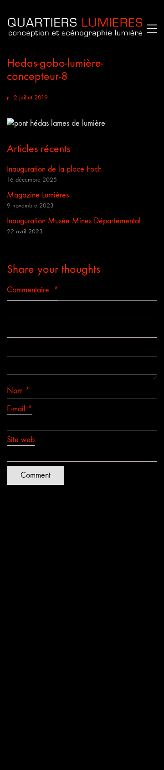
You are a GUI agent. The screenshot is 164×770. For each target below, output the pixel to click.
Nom (18, 390)
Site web (21, 439)
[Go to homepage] (75, 28)
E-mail (19, 409)
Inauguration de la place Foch (54, 169)
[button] (149, 28)
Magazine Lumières (38, 195)
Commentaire (32, 290)
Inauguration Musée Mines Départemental (74, 221)
